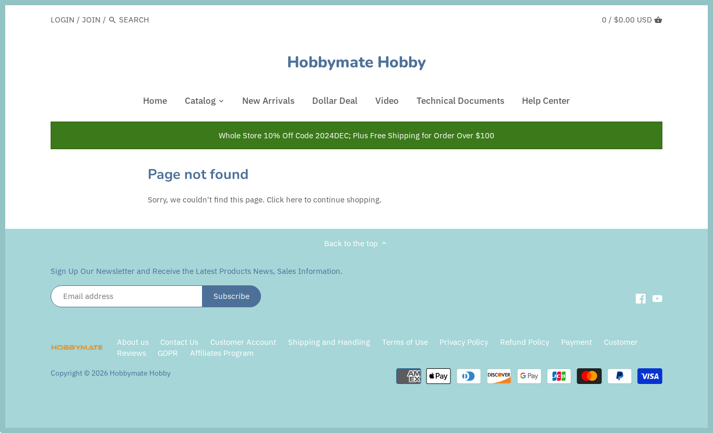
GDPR (168, 353)
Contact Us (179, 342)
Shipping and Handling (329, 342)
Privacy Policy (464, 342)
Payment (576, 342)
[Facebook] (641, 298)
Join (91, 20)
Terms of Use (405, 342)
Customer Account (243, 342)
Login (63, 20)
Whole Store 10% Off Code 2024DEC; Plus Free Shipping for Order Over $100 (356, 135)
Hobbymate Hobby (356, 62)
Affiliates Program (222, 353)
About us (133, 342)
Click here (284, 200)
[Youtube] (657, 298)
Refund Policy (524, 342)
